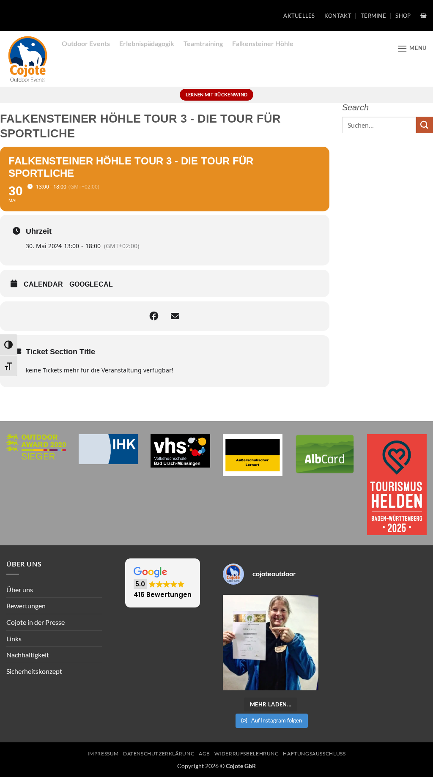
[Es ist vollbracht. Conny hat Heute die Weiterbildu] (270, 642)
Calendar (43, 284)
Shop (403, 15)
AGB (204, 753)
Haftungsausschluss (314, 753)
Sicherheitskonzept (34, 671)
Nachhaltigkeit (27, 655)
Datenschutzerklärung (159, 753)
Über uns (19, 589)
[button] (423, 15)
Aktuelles (299, 15)
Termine (373, 15)
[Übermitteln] (424, 125)
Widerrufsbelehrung (246, 753)
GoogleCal (91, 284)
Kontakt (337, 15)
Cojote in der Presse (35, 622)
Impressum (103, 753)
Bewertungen (26, 606)
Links (14, 639)
